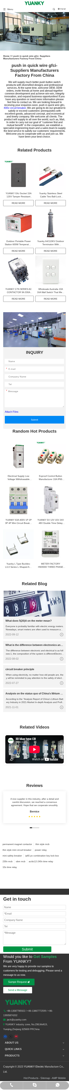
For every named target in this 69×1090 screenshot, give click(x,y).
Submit (34, 419)
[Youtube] (16, 1037)
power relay (41, 850)
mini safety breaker (12, 855)
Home (6, 56)
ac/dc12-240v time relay (41, 861)
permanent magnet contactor (17, 844)
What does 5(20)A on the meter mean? (28, 620)
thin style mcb (42, 844)
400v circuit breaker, (15, 108)
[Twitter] (11, 1037)
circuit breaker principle (19, 669)
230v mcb (8, 861)
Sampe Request (17, 982)
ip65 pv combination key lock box (42, 855)
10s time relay (10, 867)
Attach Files (11, 411)
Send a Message (17, 990)
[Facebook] (5, 1037)
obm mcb (20, 861)
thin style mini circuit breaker (17, 850)
